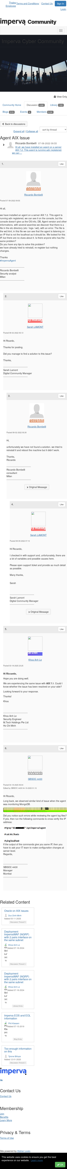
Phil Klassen (13, 1023)
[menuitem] (28, 3)
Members (44, 111)
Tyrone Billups (14, 1056)
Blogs (8, 111)
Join (2, 1113)
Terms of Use (7, 1138)
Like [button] (62, 163)
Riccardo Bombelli (33, 194)
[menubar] (35, 3)
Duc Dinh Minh (14, 915)
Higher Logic (23, 1151)
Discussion (35, 105)
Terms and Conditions (27, 3)
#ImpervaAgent (8, 260)
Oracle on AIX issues (16, 911)
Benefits (4, 1117)
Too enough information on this (18, 1050)
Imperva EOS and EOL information (17, 1017)
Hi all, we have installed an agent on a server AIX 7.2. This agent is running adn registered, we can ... (37, 149)
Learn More (6, 1120)
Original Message (37, 487)
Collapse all (32, 131)
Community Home (12, 105)
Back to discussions (14, 124)
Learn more (37, 1160)
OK (61, 1164)
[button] (4, 144)
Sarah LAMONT (35, 326)
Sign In (60, 3)
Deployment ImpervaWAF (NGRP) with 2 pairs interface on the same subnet (18, 936)
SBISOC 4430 (35, 779)
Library (56, 105)
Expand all (18, 131)
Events (25, 111)
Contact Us (47, 3)
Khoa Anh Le (35, 659)
